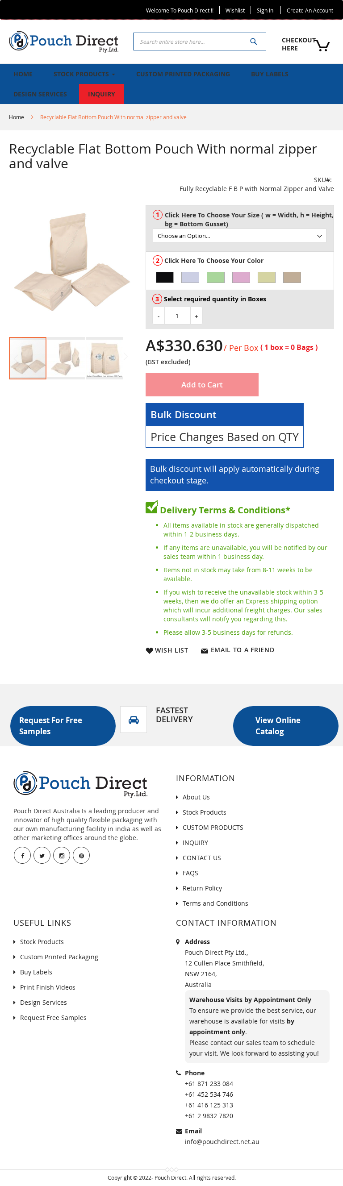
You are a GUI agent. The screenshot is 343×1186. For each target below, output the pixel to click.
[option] (165, 277)
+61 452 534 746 (209, 1094)
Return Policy (202, 888)
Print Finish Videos (47, 987)
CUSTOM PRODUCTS (213, 827)
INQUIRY (195, 842)
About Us (196, 797)
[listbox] (243, 232)
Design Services (43, 1002)
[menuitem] (23, 74)
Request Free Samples (53, 1017)
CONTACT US (202, 857)
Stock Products (204, 812)
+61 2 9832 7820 (209, 1115)
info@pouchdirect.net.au (222, 1141)
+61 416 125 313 (209, 1105)
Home (16, 117)
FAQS (190, 873)
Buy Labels (36, 972)
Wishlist (235, 10)
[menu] (171, 84)
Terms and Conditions (215, 903)
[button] (66, 358)
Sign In (265, 10)
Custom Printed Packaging (59, 957)
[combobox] (199, 41)
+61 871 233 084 (209, 1083)
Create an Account (310, 10)
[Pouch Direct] (63, 41)
